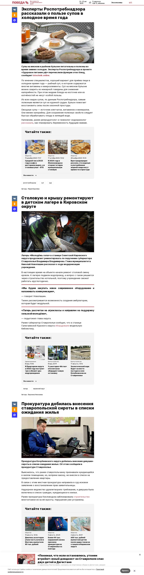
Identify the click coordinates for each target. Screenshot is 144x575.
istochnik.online (41, 75)
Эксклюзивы (116, 2)
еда (50, 183)
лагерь (25, 389)
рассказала (27, 123)
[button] (26, 559)
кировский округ (39, 389)
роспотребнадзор (29, 183)
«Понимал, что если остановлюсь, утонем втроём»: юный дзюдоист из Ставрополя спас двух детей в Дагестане (71, 559)
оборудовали (62, 325)
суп (42, 183)
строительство (82, 496)
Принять (125, 571)
